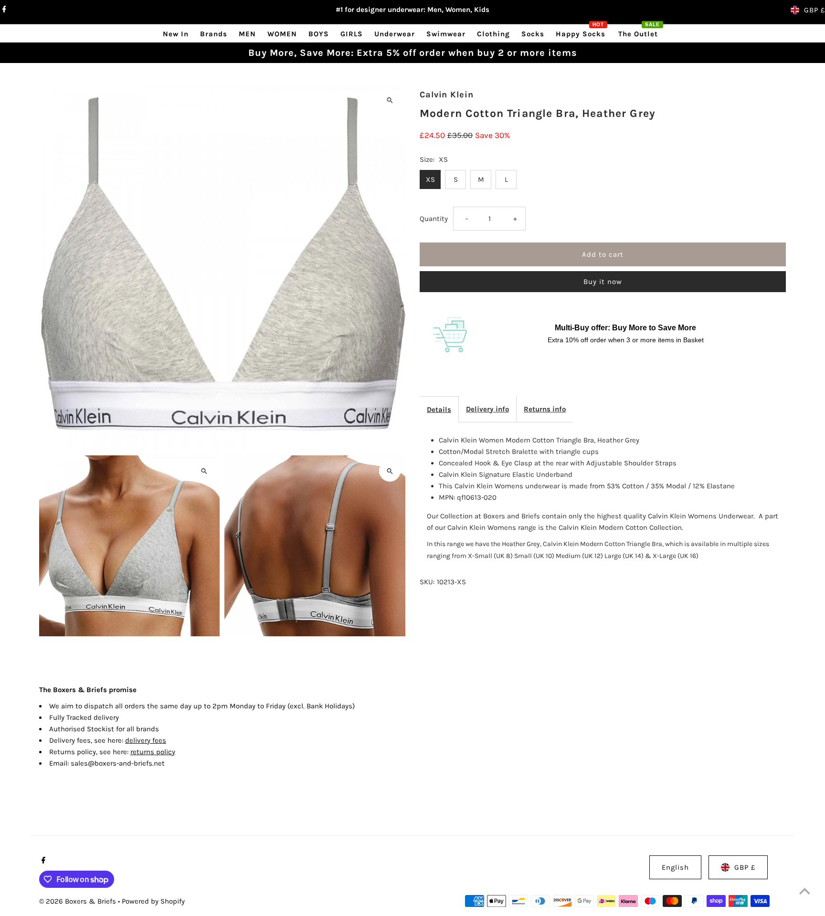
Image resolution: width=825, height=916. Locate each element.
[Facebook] (3, 10)
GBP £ (814, 10)
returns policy (152, 752)
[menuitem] (175, 33)
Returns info (545, 409)
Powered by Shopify (153, 901)
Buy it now (602, 281)
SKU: (427, 582)
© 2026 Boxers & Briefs (78, 901)
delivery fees (145, 740)
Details (439, 409)
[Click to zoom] (390, 100)
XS (430, 179)
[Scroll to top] (804, 891)
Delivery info (487, 409)
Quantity (434, 218)
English (675, 867)
